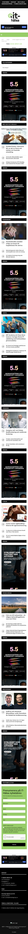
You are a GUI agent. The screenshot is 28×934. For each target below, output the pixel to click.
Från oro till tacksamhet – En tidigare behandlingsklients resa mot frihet (15, 617)
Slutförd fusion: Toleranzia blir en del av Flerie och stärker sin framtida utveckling (15, 149)
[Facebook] (10, 6)
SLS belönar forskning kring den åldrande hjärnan (14, 256)
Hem (2, 39)
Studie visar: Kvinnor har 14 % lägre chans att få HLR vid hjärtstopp (15, 720)
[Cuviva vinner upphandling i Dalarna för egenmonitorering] (14, 513)
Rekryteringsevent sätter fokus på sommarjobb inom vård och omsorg (15, 251)
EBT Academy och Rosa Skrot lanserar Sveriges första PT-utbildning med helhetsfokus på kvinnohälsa (16, 338)
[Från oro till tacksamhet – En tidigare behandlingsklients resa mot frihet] (14, 605)
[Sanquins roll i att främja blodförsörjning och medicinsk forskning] (14, 420)
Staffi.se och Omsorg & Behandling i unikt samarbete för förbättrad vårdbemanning (16, 713)
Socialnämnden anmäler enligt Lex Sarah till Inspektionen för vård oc (14, 243)
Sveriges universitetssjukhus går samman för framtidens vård (14, 439)
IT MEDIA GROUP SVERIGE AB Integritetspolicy (12, 908)
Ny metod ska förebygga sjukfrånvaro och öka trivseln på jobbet (16, 346)
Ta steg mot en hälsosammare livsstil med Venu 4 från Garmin (15, 531)
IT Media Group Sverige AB (17, 927)
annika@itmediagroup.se (11, 897)
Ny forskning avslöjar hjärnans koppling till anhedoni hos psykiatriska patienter (16, 625)
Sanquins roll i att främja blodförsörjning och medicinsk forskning (16, 432)
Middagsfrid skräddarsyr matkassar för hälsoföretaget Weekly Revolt (16, 351)
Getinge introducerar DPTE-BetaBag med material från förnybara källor (15, 162)
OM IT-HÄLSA (21, 2)
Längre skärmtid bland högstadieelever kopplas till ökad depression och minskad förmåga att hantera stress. (16, 632)
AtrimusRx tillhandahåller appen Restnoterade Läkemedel (14, 157)
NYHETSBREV (5, 2)
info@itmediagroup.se (10, 885)
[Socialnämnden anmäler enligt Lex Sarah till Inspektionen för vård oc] (14, 231)
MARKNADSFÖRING (7, 4)
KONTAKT (13, 2)
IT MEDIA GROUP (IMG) (20, 4)
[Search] (26, 35)
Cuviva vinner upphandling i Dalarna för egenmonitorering (16, 524)
